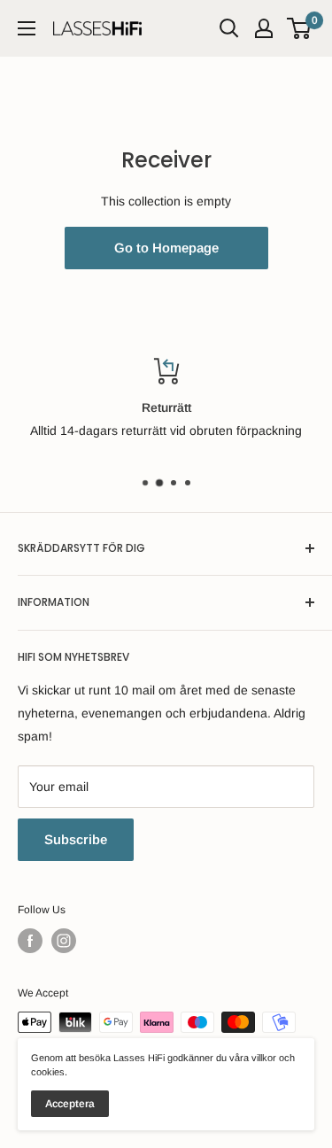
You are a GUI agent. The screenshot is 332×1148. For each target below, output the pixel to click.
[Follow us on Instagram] (63, 940)
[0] (300, 28)
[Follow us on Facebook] (30, 940)
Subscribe (75, 839)
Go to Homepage (166, 247)
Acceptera (70, 1104)
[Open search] (229, 28)
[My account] (264, 28)
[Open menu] (26, 28)
